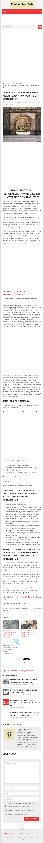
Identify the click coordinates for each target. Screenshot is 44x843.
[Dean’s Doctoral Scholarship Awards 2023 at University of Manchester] (11, 624)
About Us (10, 837)
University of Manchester (13, 201)
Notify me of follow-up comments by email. (20, 810)
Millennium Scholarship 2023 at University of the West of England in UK (25, 702)
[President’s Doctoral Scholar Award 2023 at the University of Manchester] (29, 624)
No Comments (12, 104)
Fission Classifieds (9, 834)
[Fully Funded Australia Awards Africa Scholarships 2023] (11, 644)
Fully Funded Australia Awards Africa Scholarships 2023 (9, 651)
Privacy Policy (34, 837)
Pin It (25, 662)
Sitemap (23, 840)
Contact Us (21, 837)
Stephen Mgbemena (10, 102)
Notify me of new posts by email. (17, 814)
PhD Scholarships (12, 671)
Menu (5, 11)
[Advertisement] (23, 20)
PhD (12, 481)
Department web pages (27, 590)
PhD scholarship (11, 217)
